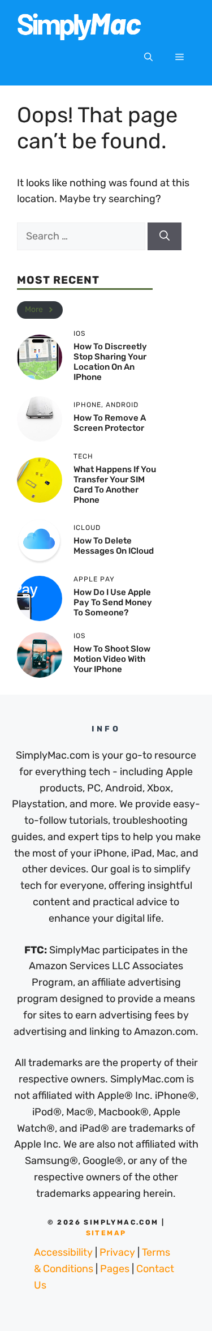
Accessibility (63, 1252)
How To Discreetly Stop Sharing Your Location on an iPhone (110, 361)
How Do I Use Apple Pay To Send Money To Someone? (112, 602)
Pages (114, 1268)
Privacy (117, 1252)
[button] (148, 57)
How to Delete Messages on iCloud (113, 546)
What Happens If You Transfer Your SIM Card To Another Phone (114, 484)
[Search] (164, 236)
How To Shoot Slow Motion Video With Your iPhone (111, 659)
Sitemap (106, 1233)
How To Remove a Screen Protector (109, 423)
